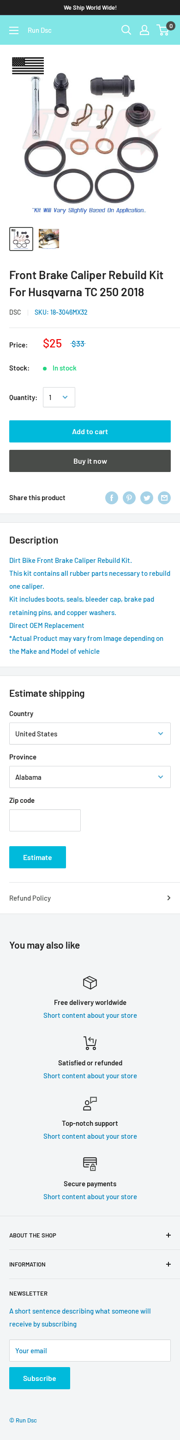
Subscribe (39, 1378)
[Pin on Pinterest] (129, 497)
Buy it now (90, 460)
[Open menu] (13, 30)
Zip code (22, 800)
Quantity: (23, 397)
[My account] (144, 30)
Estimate (37, 857)
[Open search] (126, 30)
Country (21, 713)
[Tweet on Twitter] (146, 497)
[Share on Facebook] (111, 497)
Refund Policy (30, 898)
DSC (15, 312)
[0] (163, 30)
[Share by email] (164, 497)
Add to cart (90, 431)
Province (22, 757)
